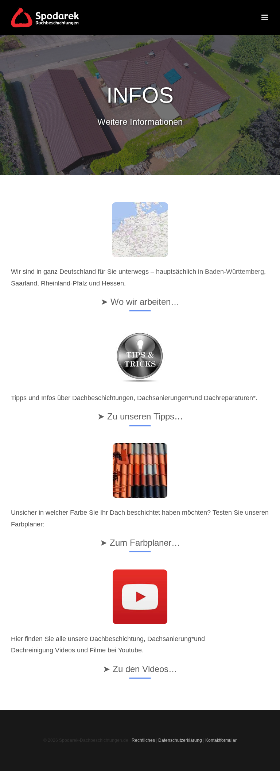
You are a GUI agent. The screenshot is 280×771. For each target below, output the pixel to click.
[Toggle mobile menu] (265, 17)
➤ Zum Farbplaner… (140, 543)
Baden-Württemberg (234, 271)
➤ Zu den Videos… (140, 669)
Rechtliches (143, 740)
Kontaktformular (221, 740)
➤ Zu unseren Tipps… (140, 416)
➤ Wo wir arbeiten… (140, 302)
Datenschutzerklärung (180, 740)
